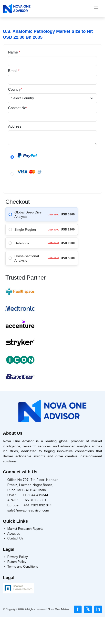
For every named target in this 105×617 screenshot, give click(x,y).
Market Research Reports (25, 528)
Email (14, 71)
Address (14, 126)
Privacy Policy (17, 557)
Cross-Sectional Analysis (26, 258)
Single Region (25, 229)
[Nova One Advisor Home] (17, 8)
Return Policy (16, 562)
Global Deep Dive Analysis (28, 214)
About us (13, 533)
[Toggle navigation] (96, 8)
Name (14, 52)
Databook (21, 243)
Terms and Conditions (22, 566)
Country (15, 89)
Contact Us (15, 538)
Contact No (18, 108)
